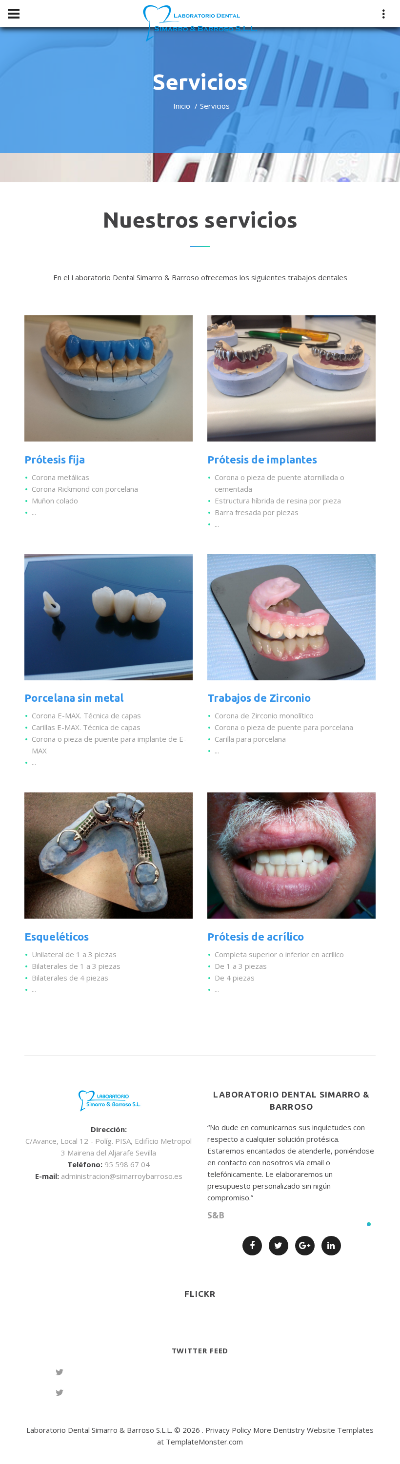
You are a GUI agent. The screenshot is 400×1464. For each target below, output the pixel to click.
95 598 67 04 (127, 1164)
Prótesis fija (54, 459)
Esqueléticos (56, 936)
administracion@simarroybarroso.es (121, 1176)
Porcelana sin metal (73, 698)
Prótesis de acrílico (255, 936)
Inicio (181, 106)
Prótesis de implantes (262, 459)
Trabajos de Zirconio (259, 698)
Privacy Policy (228, 1430)
